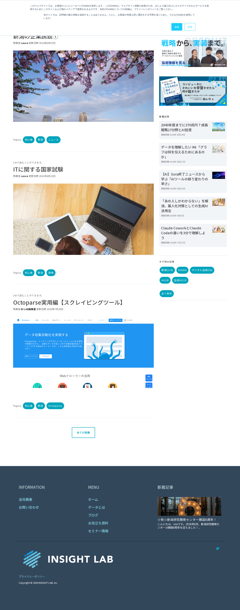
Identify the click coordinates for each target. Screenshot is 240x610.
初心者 (29, 139)
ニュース (53, 139)
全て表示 (166, 293)
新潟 (40, 139)
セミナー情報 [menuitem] (98, 531)
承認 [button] (177, 26)
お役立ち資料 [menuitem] (98, 523)
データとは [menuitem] (96, 507)
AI (165, 280)
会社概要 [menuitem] (25, 499)
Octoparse (55, 405)
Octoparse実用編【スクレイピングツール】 (69, 302)
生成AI (180, 280)
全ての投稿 (83, 432)
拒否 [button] (190, 26)
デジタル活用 (202, 270)
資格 (51, 272)
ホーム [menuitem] (93, 499)
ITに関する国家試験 (38, 169)
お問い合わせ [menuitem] (29, 507)
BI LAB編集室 (28, 309)
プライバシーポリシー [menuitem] (32, 576)
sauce (24, 43)
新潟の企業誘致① (35, 36)
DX (182, 270)
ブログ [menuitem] (93, 515)
